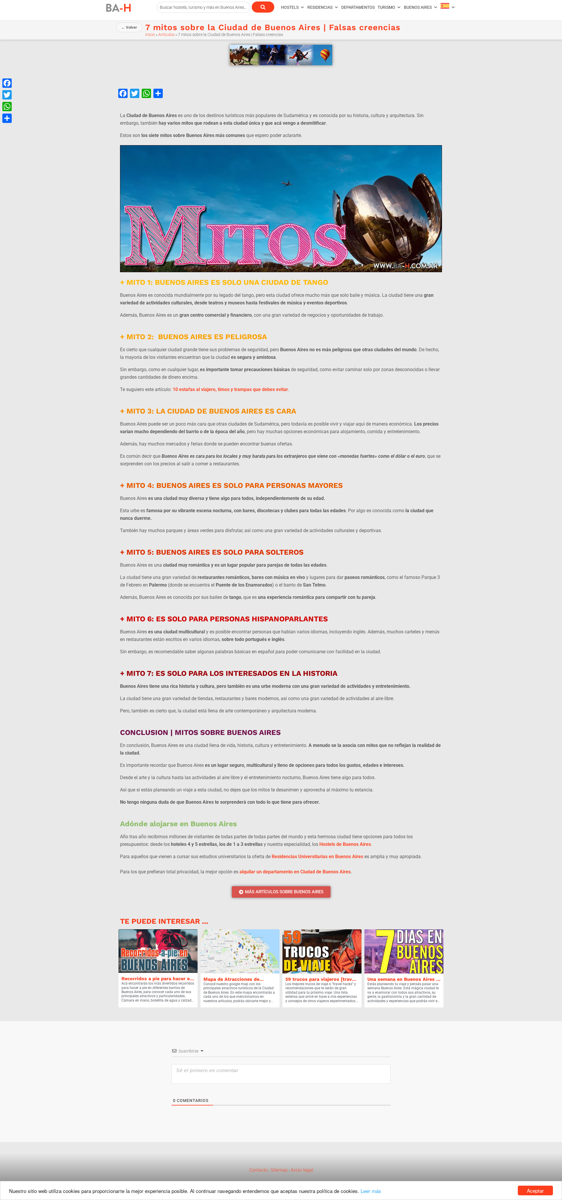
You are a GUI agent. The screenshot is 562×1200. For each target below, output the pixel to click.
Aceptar (535, 1190)
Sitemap (279, 1170)
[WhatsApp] (7, 106)
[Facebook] (7, 83)
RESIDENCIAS (320, 7)
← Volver (129, 27)
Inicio (150, 34)
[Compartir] (7, 118)
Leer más (371, 1190)
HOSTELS (290, 7)
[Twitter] (7, 95)
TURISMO (386, 7)
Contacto (258, 1170)
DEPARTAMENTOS (358, 7)
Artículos (166, 34)
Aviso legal (301, 1170)
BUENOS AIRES (418, 7)
